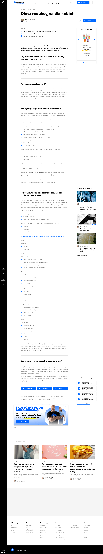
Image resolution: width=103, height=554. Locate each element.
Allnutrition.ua (43, 535)
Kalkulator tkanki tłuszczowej (61, 535)
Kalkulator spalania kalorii (60, 534)
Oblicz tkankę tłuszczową (88, 399)
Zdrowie (15, 461)
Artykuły (29, 9)
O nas (12, 525)
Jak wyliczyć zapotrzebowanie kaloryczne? (33, 36)
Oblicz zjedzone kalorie (87, 394)
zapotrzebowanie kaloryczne (36, 172)
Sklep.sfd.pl (42, 525)
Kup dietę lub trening (82, 2)
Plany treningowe (29, 532)
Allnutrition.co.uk (43, 537)
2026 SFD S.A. (24, 549)
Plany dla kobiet (29, 527)
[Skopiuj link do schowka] (80, 20)
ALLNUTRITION (86, 45)
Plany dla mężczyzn (30, 529)
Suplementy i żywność (56, 2)
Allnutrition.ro (43, 532)
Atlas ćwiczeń (87, 525)
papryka (25, 339)
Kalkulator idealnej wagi (60, 532)
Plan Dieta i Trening (74, 525)
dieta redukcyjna (33, 57)
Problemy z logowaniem (75, 529)
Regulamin (13, 529)
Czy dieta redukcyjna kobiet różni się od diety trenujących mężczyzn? (40, 31)
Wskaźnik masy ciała (87, 383)
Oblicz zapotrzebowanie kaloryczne (87, 388)
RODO (12, 530)
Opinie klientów (29, 525)
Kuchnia (86, 527)
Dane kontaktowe (14, 534)
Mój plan (3, 275)
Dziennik (3, 269)
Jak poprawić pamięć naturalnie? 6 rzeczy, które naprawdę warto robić (54, 466)
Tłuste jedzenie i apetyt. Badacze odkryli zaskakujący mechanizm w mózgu (82, 468)
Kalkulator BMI (58, 525)
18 (94, 224)
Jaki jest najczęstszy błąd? (29, 33)
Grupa (3, 550)
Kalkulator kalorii (58, 530)
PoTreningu (23, 9)
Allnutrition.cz (43, 529)
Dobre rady (86, 534)
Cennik (27, 534)
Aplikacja (13, 532)
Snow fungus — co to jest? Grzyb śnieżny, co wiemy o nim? (87, 249)
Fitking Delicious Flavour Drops (86, 48)
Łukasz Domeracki (21, 480)
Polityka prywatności (15, 527)
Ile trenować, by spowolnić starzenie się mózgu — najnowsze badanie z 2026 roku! (88, 208)
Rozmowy (3, 280)
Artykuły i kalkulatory (43, 2)
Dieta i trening (32, 2)
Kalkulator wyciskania (59, 537)
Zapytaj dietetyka (88, 535)
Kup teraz (87, 62)
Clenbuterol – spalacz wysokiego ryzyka (86, 229)
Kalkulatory (45, 179)
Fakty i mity (86, 532)
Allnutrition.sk (43, 530)
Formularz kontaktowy (74, 527)
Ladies (34, 9)
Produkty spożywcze (88, 529)
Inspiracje (86, 530)
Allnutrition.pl (43, 527)
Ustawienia (3, 285)
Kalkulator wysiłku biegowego (61, 539)
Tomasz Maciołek (30, 19)
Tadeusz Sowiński (84, 226)
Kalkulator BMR (58, 527)
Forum (85, 537)
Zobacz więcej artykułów (82, 255)
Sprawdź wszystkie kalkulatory (83, 403)
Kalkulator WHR (58, 529)
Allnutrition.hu (43, 534)
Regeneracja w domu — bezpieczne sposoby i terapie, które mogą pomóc (25, 468)
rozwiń (65, 28)
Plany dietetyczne (29, 530)
